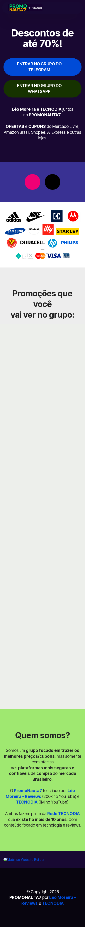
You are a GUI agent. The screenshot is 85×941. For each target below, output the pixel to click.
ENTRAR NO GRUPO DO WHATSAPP (39, 88)
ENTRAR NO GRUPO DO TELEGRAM (39, 66)
